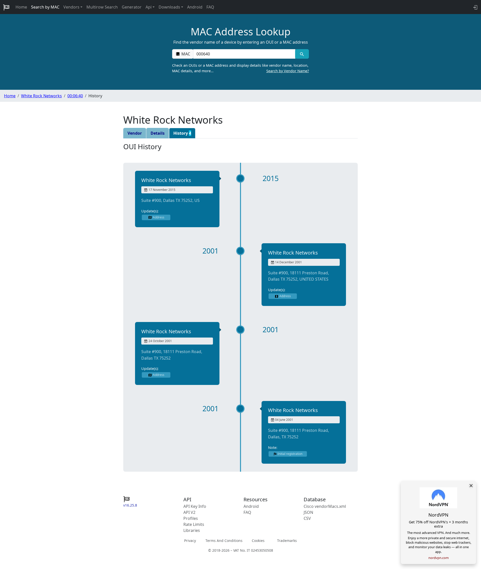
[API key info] (475, 7)
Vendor (135, 133)
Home (21, 7)
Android (194, 7)
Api (149, 7)
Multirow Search (102, 7)
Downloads (169, 7)
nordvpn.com (438, 557)
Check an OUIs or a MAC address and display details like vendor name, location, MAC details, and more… (240, 68)
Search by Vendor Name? (287, 70)
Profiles (190, 518)
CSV (307, 518)
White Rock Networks (41, 96)
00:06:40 (75, 96)
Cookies (258, 540)
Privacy (190, 540)
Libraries (191, 530)
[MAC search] (302, 54)
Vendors (71, 7)
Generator (132, 7)
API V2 (189, 512)
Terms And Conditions (224, 540)
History (182, 133)
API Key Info (194, 506)
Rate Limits (193, 524)
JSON (308, 512)
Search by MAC (45, 7)
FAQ (210, 7)
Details (158, 133)
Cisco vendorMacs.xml (325, 506)
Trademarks (287, 540)
